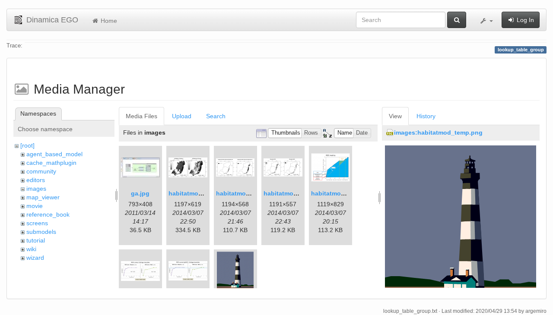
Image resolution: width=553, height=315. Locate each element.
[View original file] (460, 224)
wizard (35, 257)
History (425, 116)
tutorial (35, 240)
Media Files (141, 116)
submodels (41, 231)
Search (216, 116)
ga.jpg (140, 193)
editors (35, 179)
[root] (27, 145)
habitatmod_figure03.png (348, 193)
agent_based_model (54, 154)
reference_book (48, 214)
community (41, 171)
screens (37, 223)
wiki (31, 249)
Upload (181, 116)
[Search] (456, 20)
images (36, 188)
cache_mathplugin (51, 162)
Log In (524, 19)
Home (108, 20)
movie (34, 205)
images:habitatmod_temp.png (438, 132)
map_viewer (43, 197)
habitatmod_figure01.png (205, 193)
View (395, 116)
